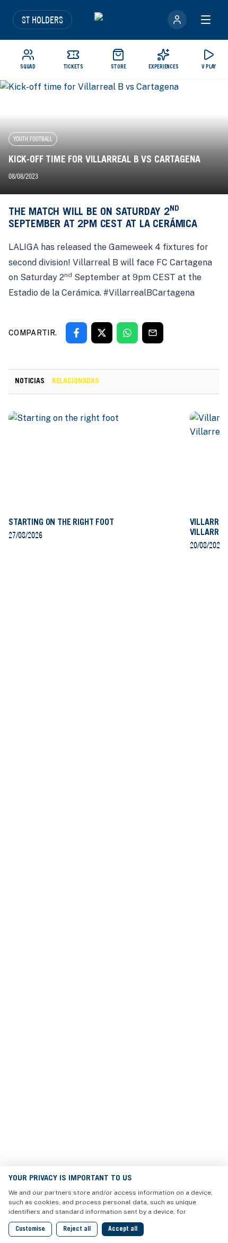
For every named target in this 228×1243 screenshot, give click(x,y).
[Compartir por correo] (152, 332)
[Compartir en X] (101, 332)
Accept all (122, 1229)
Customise (30, 1229)
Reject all (77, 1229)
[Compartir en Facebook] (76, 332)
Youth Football (32, 139)
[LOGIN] (177, 19)
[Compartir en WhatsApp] (127, 332)
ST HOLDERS (42, 19)
